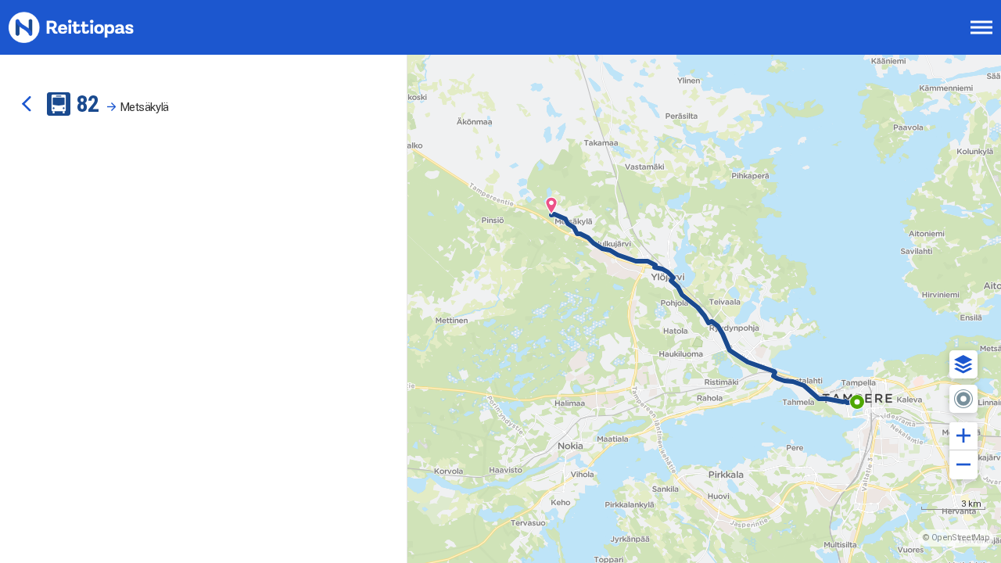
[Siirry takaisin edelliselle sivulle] (26, 104)
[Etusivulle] (90, 27)
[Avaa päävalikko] (981, 27)
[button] (963, 364)
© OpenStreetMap (955, 538)
